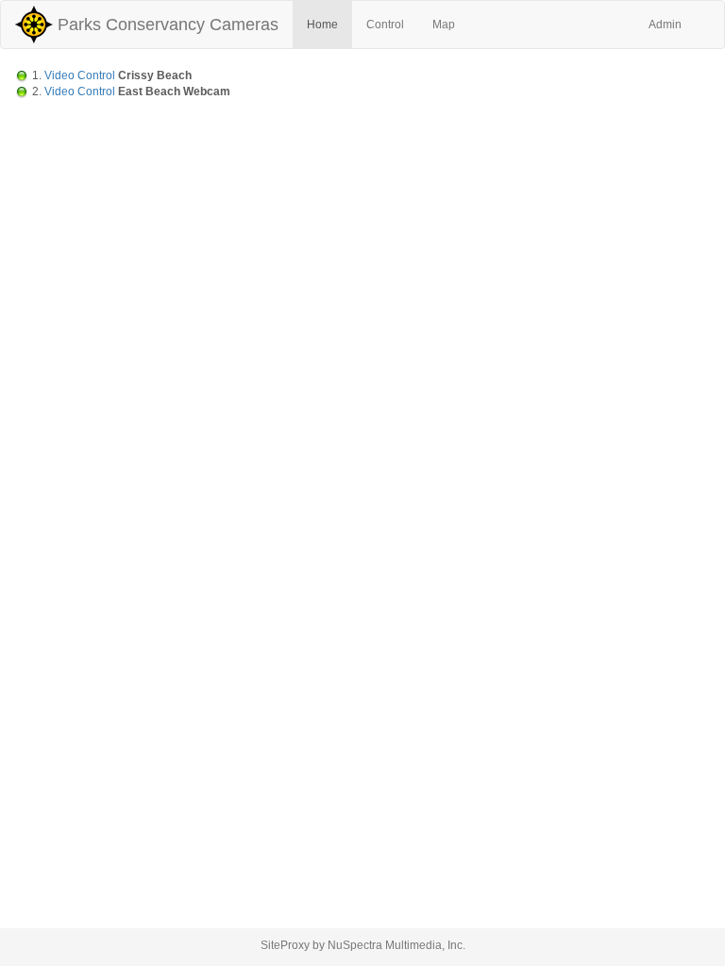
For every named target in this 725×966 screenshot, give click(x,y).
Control (385, 24)
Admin (665, 24)
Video (59, 75)
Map (443, 24)
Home (322, 24)
